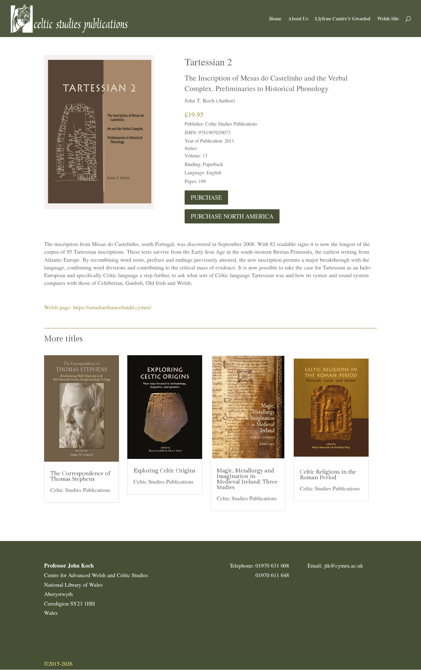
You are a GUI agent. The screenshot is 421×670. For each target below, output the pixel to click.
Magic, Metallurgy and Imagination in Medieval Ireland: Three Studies (247, 479)
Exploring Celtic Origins (164, 471)
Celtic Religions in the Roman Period (328, 475)
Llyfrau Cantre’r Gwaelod (342, 19)
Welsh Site (388, 19)
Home (275, 19)
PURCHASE (206, 197)
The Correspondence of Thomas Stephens (80, 476)
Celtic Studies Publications (80, 489)
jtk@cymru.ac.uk (343, 565)
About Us (298, 19)
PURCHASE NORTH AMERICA (232, 216)
